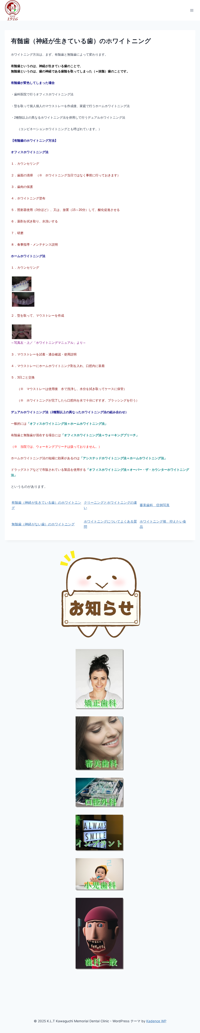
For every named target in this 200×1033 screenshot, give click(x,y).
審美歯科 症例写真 (155, 505)
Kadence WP (156, 1021)
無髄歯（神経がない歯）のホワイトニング (43, 524)
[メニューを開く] (191, 10)
